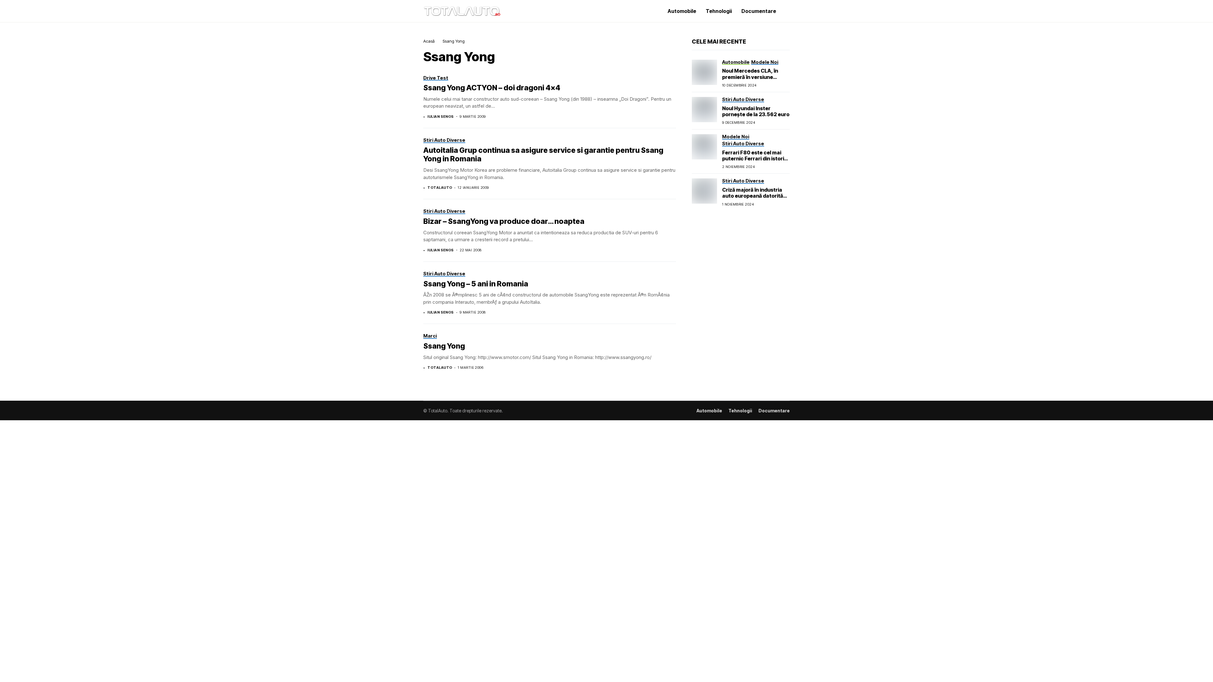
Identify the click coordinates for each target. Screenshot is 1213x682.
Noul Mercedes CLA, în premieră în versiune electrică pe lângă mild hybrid (750, 80)
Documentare (774, 410)
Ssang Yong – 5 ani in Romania (475, 283)
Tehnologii (740, 410)
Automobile (709, 410)
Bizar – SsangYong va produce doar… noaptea (503, 221)
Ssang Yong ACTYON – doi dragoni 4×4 (491, 87)
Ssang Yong (444, 346)
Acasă (429, 41)
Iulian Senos (440, 117)
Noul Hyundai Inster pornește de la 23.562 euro (755, 111)
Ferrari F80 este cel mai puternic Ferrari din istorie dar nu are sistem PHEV (754, 158)
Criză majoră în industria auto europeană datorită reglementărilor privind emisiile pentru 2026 (752, 199)
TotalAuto (439, 188)
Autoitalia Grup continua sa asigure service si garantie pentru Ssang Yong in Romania (543, 155)
